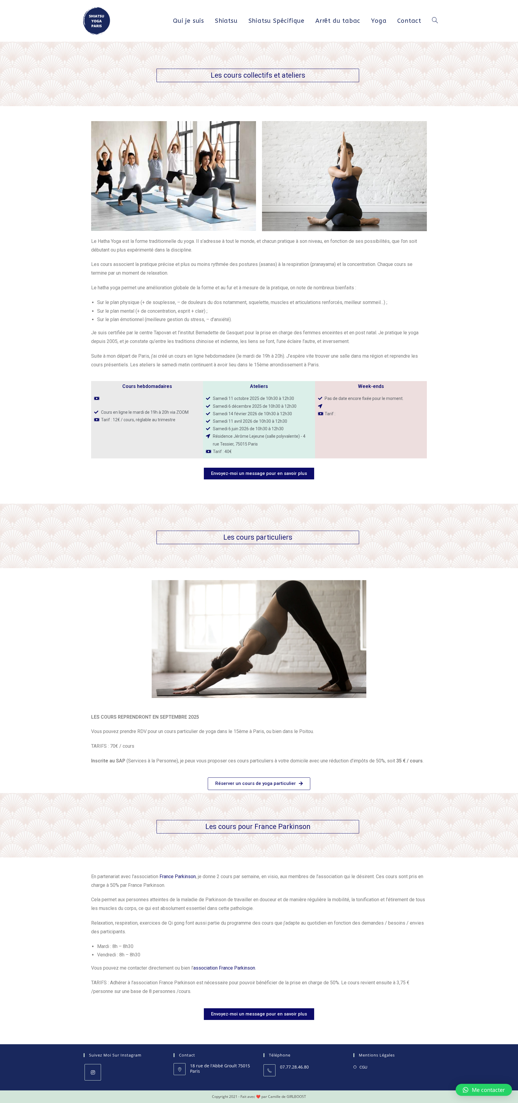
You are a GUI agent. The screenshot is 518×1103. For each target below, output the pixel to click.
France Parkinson (177, 876)
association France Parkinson (224, 968)
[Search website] (435, 21)
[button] (259, 473)
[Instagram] (93, 1072)
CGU (363, 1067)
